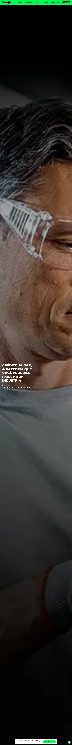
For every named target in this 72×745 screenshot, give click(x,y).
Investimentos (28, 2)
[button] (69, 742)
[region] (36, 741)
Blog (58, 2)
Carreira (37, 2)
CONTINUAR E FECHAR (49, 741)
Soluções (20, 2)
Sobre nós (52, 2)
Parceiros (45, 2)
